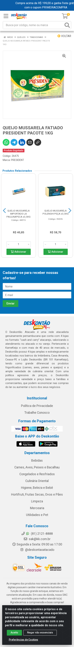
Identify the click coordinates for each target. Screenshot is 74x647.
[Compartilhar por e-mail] (29, 142)
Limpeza (37, 501)
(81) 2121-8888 (41, 533)
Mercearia (37, 508)
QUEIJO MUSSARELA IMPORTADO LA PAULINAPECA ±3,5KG (18, 213)
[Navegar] (4, 210)
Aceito (14, 632)
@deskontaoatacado (39, 550)
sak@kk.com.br (39, 539)
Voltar (65, 36)
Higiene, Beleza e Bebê (37, 487)
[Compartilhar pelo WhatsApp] (6, 142)
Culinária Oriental (37, 481)
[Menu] (6, 16)
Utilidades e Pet (37, 515)
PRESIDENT (17, 160)
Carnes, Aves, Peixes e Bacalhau (37, 467)
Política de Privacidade (37, 406)
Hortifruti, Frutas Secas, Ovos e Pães (37, 494)
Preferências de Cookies (23, 639)
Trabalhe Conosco (37, 412)
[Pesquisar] (67, 25)
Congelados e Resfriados (37, 474)
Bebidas (37, 460)
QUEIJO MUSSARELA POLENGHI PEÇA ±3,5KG (56, 212)
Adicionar (20, 251)
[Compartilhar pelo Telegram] (14, 142)
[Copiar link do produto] (37, 142)
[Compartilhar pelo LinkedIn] (21, 142)
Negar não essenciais (40, 632)
